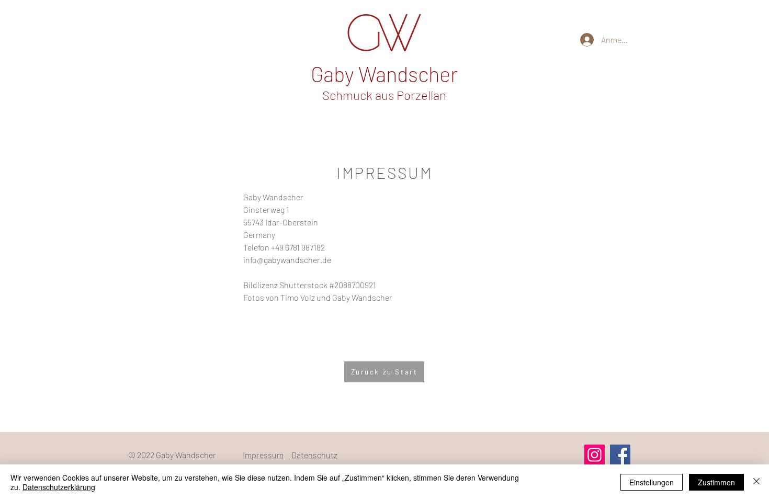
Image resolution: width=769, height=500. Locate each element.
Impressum (263, 455)
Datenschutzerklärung (58, 487)
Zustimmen (716, 482)
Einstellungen (651, 482)
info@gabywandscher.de (287, 260)
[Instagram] (594, 455)
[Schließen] (756, 482)
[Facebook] (620, 455)
